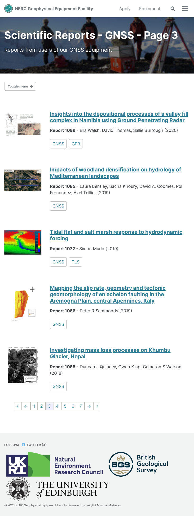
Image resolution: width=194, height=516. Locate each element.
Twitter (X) (36, 445)
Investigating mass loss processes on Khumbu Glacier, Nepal (110, 353)
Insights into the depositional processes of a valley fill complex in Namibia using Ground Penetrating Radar (119, 117)
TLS (75, 261)
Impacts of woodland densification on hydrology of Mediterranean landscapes (115, 172)
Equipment (150, 8)
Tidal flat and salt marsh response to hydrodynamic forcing (116, 235)
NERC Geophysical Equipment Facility (54, 8)
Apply (125, 8)
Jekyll (90, 505)
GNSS (58, 143)
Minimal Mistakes (109, 505)
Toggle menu (18, 86)
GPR (76, 143)
